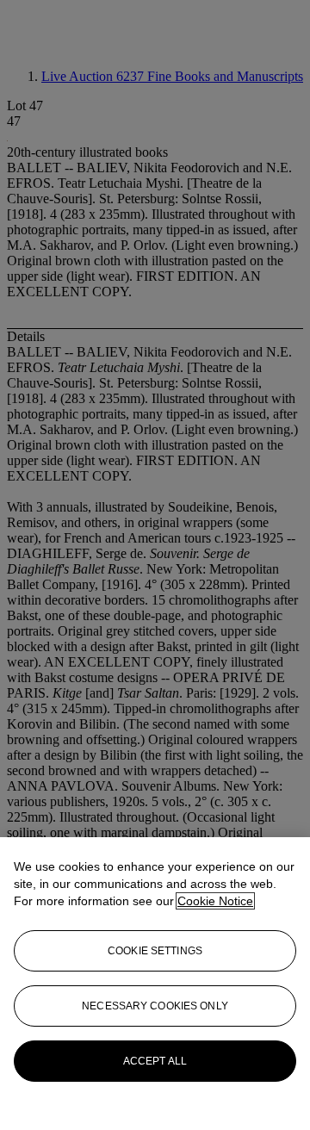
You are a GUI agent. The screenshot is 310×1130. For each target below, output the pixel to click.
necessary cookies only (155, 1006)
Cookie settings (155, 951)
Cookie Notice (215, 901)
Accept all (155, 1061)
